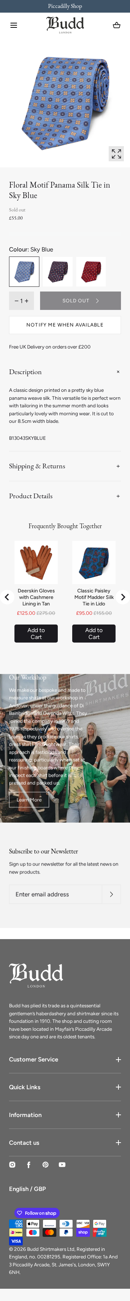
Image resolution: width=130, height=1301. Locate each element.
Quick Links (24, 1087)
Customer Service (33, 1059)
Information (25, 1114)
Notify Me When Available (64, 325)
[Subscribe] (111, 894)
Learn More (29, 799)
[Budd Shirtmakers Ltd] (65, 25)
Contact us (24, 1142)
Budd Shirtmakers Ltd (50, 1249)
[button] (13, 25)
